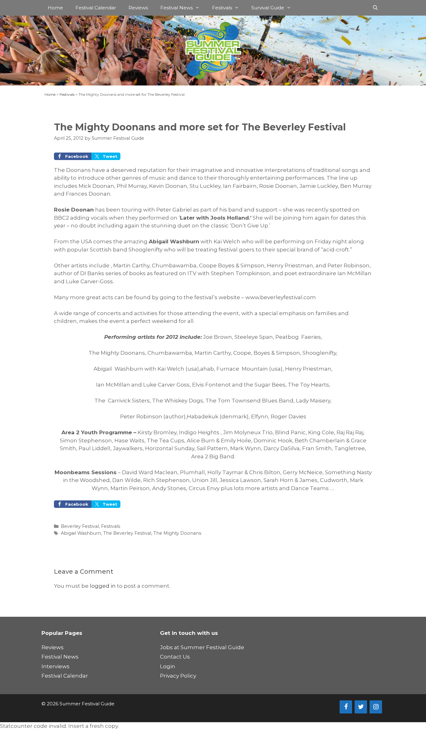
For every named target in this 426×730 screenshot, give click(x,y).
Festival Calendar (95, 8)
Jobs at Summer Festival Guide (202, 647)
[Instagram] (376, 706)
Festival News (176, 8)
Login (167, 666)
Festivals (222, 8)
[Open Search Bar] (375, 8)
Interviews (55, 666)
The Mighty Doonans (177, 533)
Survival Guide (267, 8)
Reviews (138, 8)
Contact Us (175, 657)
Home (55, 8)
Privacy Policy (178, 676)
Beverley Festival (80, 526)
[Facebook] (346, 706)
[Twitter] (361, 706)
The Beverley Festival (127, 533)
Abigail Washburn (81, 533)
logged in (103, 586)
